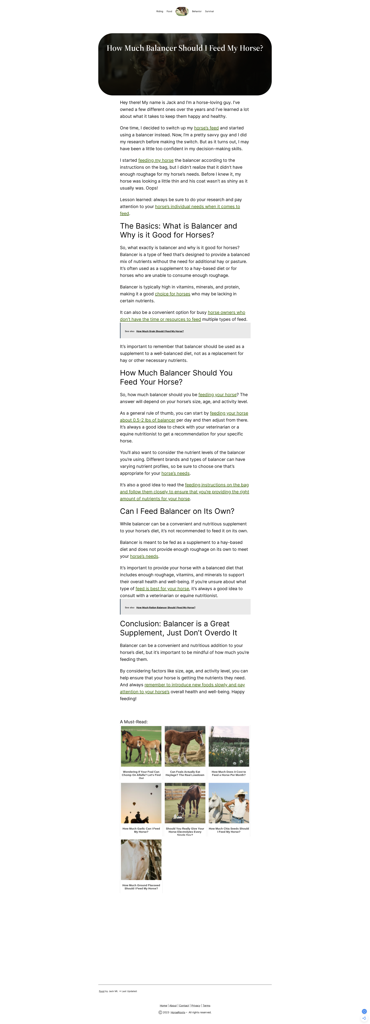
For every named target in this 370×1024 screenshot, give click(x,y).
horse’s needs (175, 473)
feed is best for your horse (162, 588)
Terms (206, 1005)
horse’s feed (206, 127)
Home (163, 1005)
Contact (184, 1005)
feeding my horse (156, 160)
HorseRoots (178, 1012)
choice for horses (172, 293)
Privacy (195, 1005)
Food (101, 991)
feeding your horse (217, 394)
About (173, 1005)
